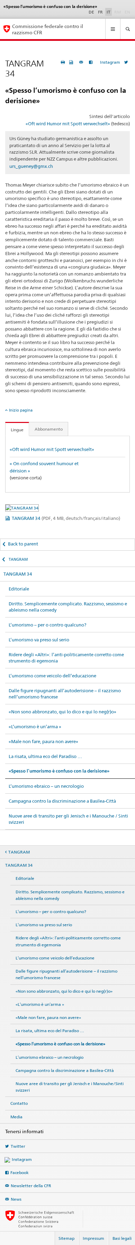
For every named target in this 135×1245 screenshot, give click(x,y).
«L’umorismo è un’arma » (35, 726)
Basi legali (122, 1238)
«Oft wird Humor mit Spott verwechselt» (68, 123)
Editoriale (19, 589)
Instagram (110, 62)
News (16, 1199)
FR (100, 12)
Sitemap (66, 1238)
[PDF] (72, 62)
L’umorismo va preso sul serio (39, 639)
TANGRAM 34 (66, 518)
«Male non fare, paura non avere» (43, 741)
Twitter (18, 1146)
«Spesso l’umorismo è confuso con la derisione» (59, 771)
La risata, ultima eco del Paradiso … (45, 756)
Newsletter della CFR (31, 1185)
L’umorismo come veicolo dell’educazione (52, 675)
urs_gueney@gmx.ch (31, 166)
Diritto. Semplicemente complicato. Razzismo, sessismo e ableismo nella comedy (68, 607)
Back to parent (23, 544)
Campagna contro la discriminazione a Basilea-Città (62, 801)
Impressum (93, 1238)
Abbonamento (49, 429)
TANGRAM (18, 559)
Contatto (19, 1103)
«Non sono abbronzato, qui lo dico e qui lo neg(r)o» (62, 711)
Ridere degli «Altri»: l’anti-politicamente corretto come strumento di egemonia (66, 658)
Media (16, 1116)
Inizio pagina (21, 410)
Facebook (19, 1172)
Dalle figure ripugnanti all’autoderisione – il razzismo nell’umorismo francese (65, 694)
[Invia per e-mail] (82, 62)
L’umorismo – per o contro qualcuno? (47, 625)
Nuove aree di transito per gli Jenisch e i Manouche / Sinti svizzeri (68, 819)
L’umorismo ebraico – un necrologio (46, 786)
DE (91, 12)
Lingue (17, 429)
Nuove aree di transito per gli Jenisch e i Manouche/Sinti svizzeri (70, 1087)
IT (108, 12)
